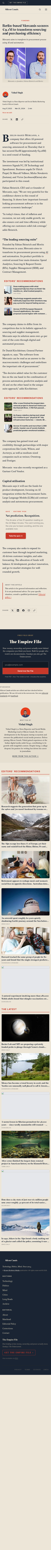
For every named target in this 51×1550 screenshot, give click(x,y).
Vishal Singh (17, 92)
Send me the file (25, 671)
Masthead (6, 1319)
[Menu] (46, 9)
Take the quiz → (16, 536)
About (5, 1315)
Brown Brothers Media (12, 1270)
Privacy (18, 1370)
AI (47, 252)
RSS (16, 1358)
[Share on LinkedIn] (17, 119)
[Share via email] (29, 610)
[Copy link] (22, 119)
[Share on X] (11, 119)
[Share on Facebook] (23, 610)
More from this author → (25, 756)
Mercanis (31, 135)
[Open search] (40, 9)
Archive (5, 1304)
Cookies (37, 1370)
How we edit (7, 113)
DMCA (46, 1370)
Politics (5, 1285)
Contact (5, 1333)
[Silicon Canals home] (11, 9)
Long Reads (7, 1299)
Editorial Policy (9, 1324)
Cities (5, 1294)
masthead (14, 696)
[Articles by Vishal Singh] (5, 95)
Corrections (7, 1328)
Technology (7, 1281)
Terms (27, 1370)
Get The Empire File (18, 2)
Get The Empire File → (19, 1352)
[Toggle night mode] (3, 2)
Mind (4, 1290)
